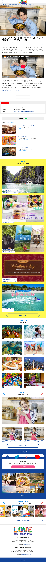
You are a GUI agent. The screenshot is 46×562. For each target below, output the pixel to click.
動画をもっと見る (23, 445)
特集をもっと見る (23, 315)
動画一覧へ (27, 97)
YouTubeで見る (20, 97)
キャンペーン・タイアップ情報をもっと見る (23, 520)
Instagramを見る (23, 495)
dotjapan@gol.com (26, 544)
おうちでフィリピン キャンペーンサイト (10, 90)
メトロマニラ (20, 128)
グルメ (42, 44)
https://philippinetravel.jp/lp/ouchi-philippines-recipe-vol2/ (24, 111)
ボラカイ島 (20, 150)
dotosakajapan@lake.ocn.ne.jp (26, 554)
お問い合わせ (23, 560)
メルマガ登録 (23, 466)
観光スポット (26, 139)
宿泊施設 (24, 150)
